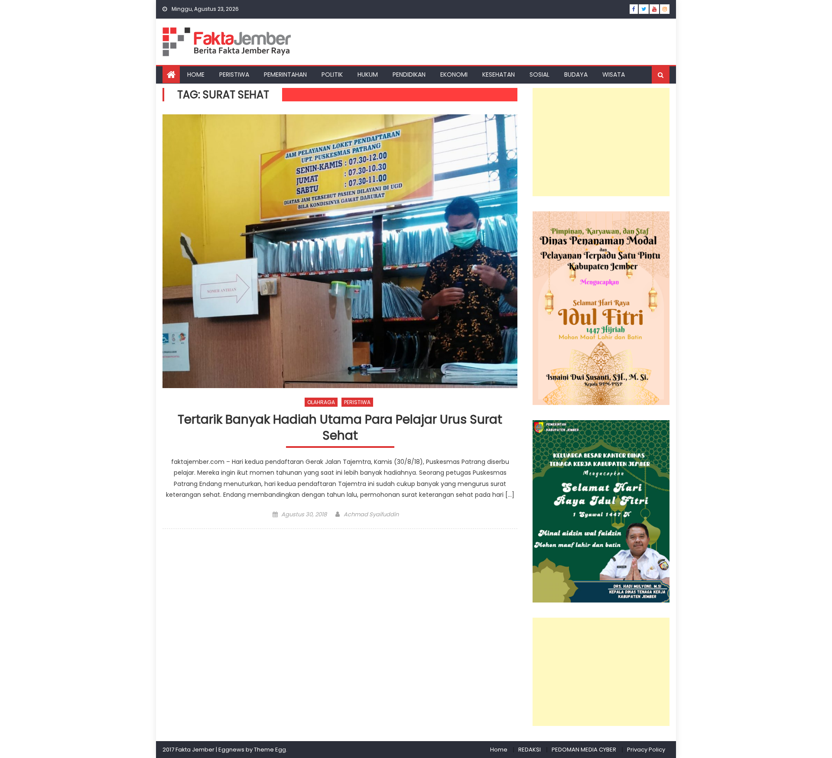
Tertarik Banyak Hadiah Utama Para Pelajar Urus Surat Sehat (340, 428)
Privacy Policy (646, 749)
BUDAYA (576, 74)
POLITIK (332, 74)
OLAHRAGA (321, 402)
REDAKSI (529, 749)
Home (498, 749)
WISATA (613, 74)
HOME (196, 74)
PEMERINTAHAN (285, 74)
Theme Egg (270, 749)
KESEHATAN (498, 74)
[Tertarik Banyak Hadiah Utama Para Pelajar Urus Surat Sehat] (339, 251)
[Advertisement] (601, 142)
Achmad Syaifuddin (371, 514)
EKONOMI (454, 74)
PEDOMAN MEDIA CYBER (584, 749)
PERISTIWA (234, 74)
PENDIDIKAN (409, 74)
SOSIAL (539, 74)
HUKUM (368, 74)
